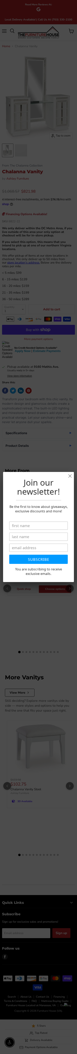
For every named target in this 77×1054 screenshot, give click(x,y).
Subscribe (38, 559)
